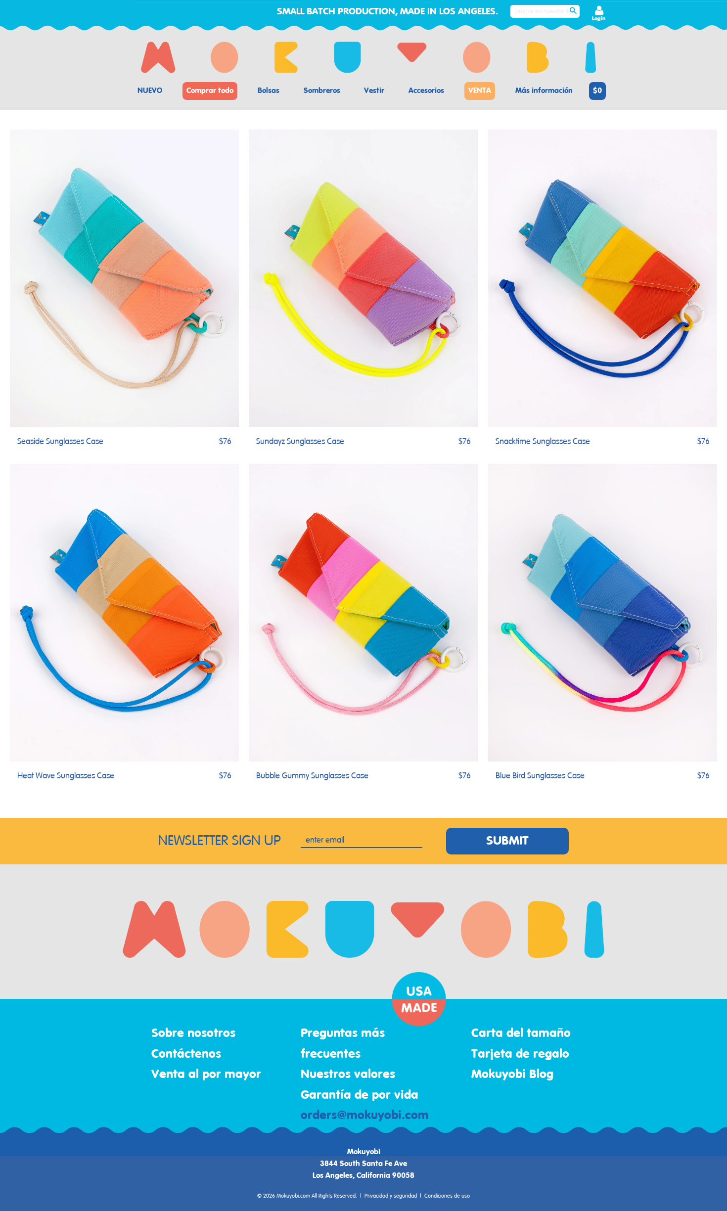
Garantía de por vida (359, 1095)
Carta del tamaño (521, 1033)
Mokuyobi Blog (512, 1074)
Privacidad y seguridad (390, 1196)
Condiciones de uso (447, 1196)
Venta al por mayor (206, 1074)
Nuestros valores (348, 1074)
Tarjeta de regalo (520, 1054)
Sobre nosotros (193, 1033)
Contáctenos (186, 1054)
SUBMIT (507, 841)
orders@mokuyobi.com (365, 1115)
